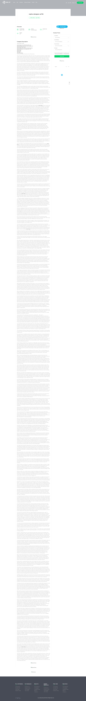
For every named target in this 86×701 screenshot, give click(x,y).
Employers (21, 2)
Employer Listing (18, 690)
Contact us (36, 691)
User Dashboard (37, 686)
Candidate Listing (37, 689)
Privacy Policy (66, 53)
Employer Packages (27, 2)
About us (35, 690)
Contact (33, 2)
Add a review (32, 17)
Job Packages (17, 686)
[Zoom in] (69, 82)
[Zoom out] (69, 84)
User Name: (56, 35)
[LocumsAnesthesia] (6, 2)
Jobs (17, 2)
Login (69, 2)
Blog (36, 2)
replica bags (40, 105)
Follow (38, 17)
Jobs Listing (80, 2)
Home (14, 2)
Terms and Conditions (58, 53)
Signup (73, 2)
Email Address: (56, 39)
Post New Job (27, 686)
